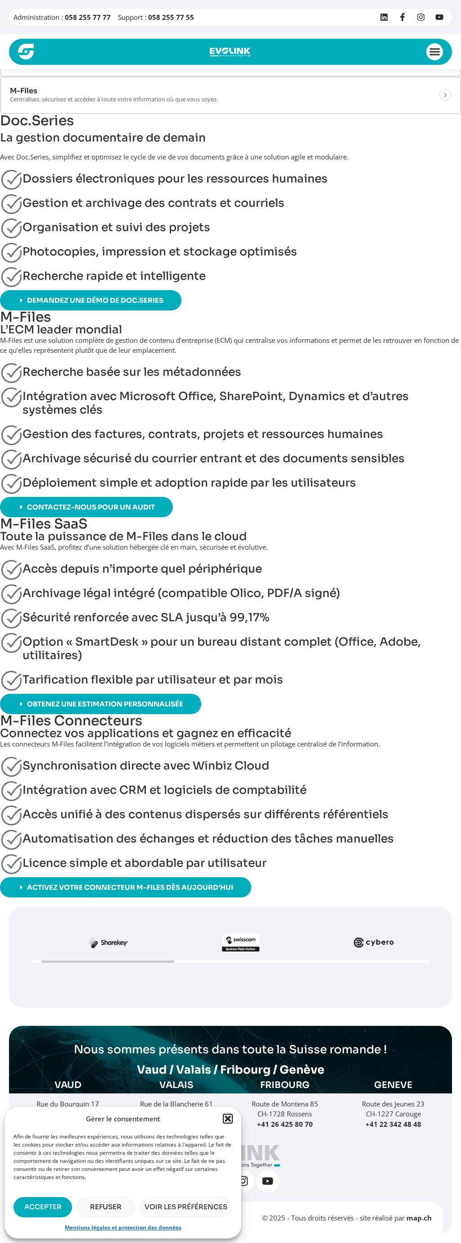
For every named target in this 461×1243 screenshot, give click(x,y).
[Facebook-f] (402, 17)
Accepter (43, 1206)
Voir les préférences (186, 1206)
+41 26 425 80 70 (285, 1124)
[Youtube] (439, 17)
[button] (227, 1118)
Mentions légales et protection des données (123, 1227)
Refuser (106, 1206)
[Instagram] (421, 17)
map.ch (419, 1217)
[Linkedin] (384, 17)
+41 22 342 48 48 (393, 1124)
